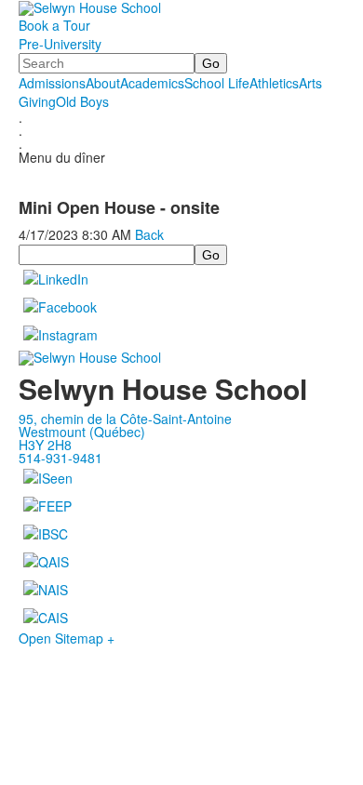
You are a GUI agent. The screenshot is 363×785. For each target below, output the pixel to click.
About (103, 82)
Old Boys (82, 101)
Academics (152, 82)
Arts (310, 82)
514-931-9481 (60, 457)
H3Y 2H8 (45, 444)
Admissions (52, 82)
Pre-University (60, 43)
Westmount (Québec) (82, 431)
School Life (216, 82)
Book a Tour (54, 25)
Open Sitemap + (66, 638)
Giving (37, 101)
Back (149, 234)
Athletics (274, 82)
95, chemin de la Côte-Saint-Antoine (125, 418)
